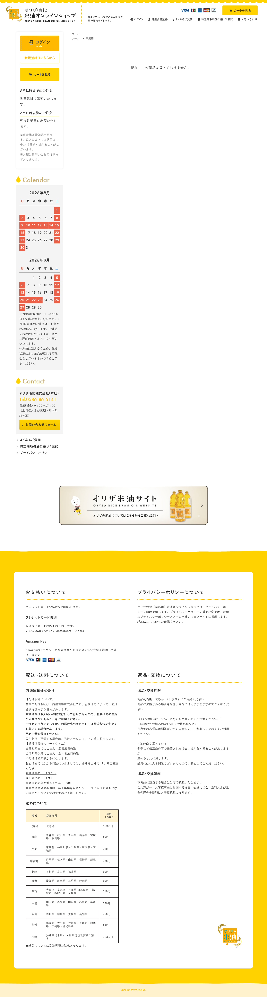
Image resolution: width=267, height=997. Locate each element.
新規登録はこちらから (39, 57)
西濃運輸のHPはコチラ (41, 773)
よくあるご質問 (30, 440)
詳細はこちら (146, 621)
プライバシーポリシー (35, 452)
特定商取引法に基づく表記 (39, 446)
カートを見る (242, 10)
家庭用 (90, 38)
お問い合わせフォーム (40, 424)
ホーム (76, 33)
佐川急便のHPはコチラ (41, 778)
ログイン (43, 44)
